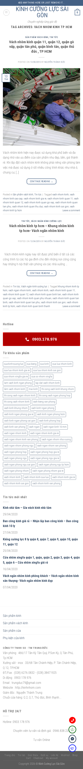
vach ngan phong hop (15, 452)
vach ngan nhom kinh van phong (21, 439)
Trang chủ (9, 755)
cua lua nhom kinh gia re (17, 370)
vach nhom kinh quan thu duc (27, 206)
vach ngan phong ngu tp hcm (54, 464)
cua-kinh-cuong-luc (13, 363)
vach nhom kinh (60, 194)
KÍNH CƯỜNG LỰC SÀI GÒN (42, 12)
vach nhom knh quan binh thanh (33, 306)
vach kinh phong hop (50, 420)
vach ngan (34, 426)
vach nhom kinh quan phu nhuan (34, 298)
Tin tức (54, 37)
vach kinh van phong (14, 426)
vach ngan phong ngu (15, 458)
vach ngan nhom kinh (19, 290)
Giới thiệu (33, 755)
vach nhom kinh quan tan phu (24, 302)
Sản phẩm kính (12, 616)
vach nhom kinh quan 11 (60, 198)
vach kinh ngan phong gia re (18, 414)
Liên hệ (54, 755)
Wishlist (65, 755)
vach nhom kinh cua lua (36, 477)
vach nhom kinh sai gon (56, 206)
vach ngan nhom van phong (51, 445)
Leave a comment (71, 210)
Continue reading (41, 181)
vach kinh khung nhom (16, 408)
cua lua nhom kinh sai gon (47, 370)
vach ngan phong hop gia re (44, 452)
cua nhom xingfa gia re (16, 376)
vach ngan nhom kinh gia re (44, 433)
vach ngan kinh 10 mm (55, 426)
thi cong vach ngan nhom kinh (19, 395)
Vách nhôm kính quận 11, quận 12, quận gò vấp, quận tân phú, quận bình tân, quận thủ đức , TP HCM (41, 47)
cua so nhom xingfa (41, 376)
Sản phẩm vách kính (36, 37)
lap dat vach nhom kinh (47, 382)
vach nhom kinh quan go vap (39, 202)
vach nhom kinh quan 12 (15, 294)
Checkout (38, 758)
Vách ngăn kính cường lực (46, 221)
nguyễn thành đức (54, 62)
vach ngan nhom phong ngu (18, 445)
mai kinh (33, 389)
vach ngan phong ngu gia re (44, 458)
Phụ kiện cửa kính (14, 638)
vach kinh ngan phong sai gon (19, 420)
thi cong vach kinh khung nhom (58, 389)
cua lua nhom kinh (62, 363)
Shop (75, 755)
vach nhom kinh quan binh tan (45, 294)
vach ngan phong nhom (16, 470)
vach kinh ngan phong (42, 408)
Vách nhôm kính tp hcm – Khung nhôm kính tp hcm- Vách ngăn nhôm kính (41, 228)
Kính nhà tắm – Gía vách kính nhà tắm (27, 508)
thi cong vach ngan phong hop (54, 395)
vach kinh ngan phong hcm (51, 414)
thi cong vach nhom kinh (16, 401)
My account (52, 758)
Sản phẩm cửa (12, 631)
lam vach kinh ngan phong (18, 382)
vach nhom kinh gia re (35, 198)
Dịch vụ (44, 755)
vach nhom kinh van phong (46, 483)
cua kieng (31, 363)
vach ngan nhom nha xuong (56, 439)
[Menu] (6, 12)
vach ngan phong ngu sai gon (19, 464)
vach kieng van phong (44, 401)
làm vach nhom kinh (14, 389)
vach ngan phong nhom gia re (47, 470)
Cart (28, 758)
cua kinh (44, 363)
